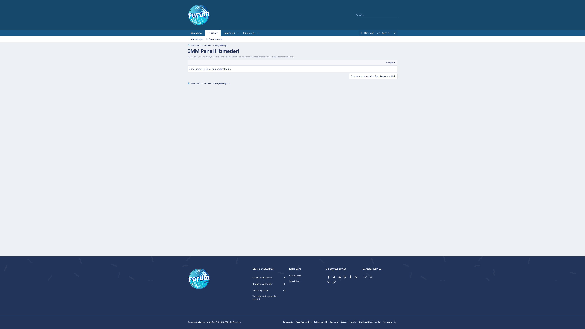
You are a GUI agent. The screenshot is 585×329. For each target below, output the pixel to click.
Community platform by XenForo (214, 322)
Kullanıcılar (249, 33)
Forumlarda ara (216, 39)
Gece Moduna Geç (303, 322)
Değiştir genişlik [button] (320, 322)
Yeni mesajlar (197, 39)
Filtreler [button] (390, 62)
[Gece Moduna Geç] (395, 33)
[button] (237, 33)
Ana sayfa (196, 33)
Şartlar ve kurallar (349, 322)
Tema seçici (288, 322)
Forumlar (213, 33)
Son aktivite (294, 281)
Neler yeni (229, 33)
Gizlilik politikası (366, 322)
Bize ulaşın (334, 322)
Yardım (378, 322)
